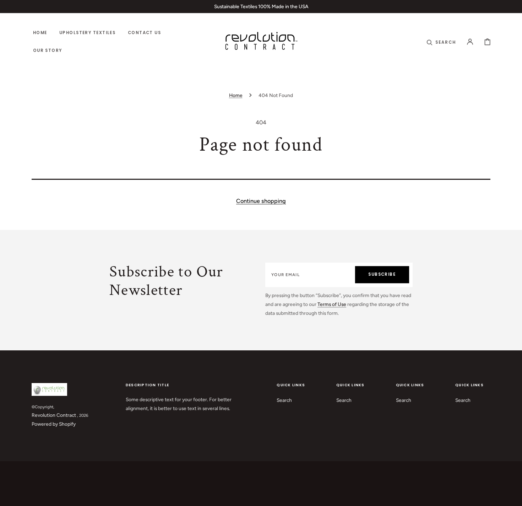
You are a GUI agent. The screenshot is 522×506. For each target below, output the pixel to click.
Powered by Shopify (54, 424)
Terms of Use (331, 304)
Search (284, 400)
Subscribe (382, 274)
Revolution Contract (54, 415)
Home (236, 95)
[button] (441, 42)
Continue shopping (261, 201)
